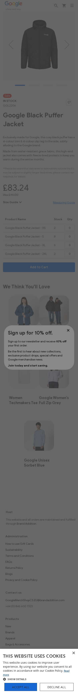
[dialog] (39, 672)
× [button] (73, 653)
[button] (39, 679)
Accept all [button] (20, 687)
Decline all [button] (56, 687)
